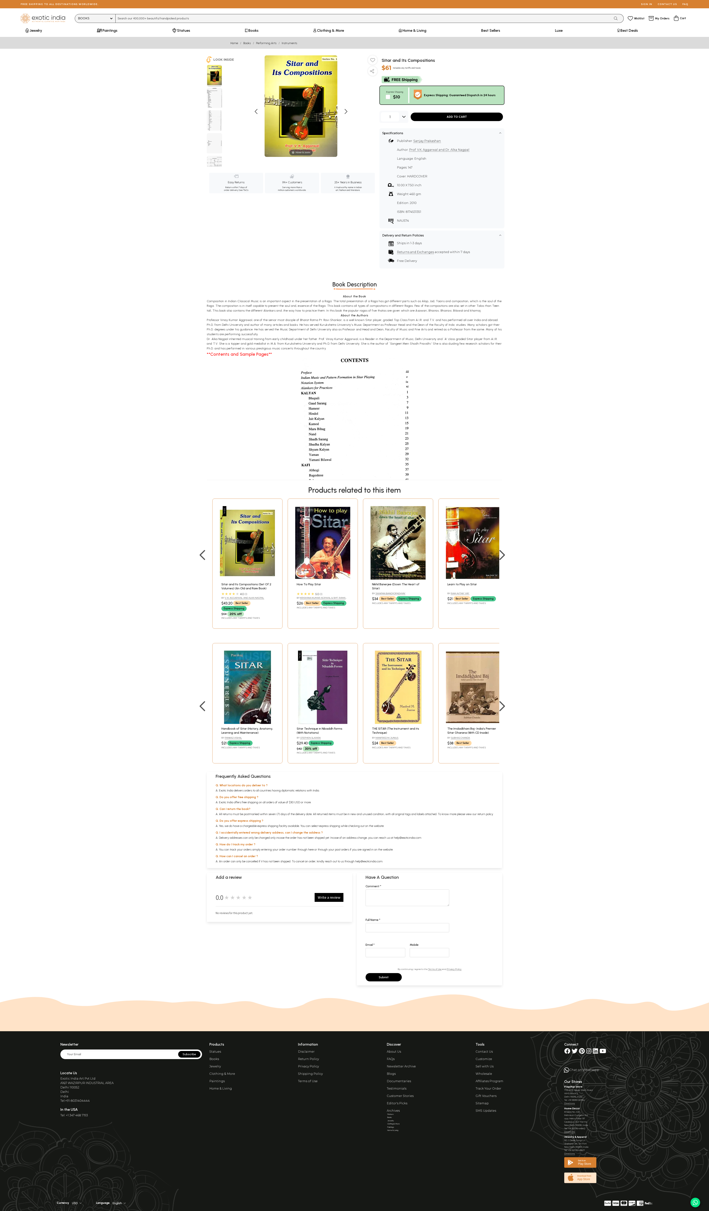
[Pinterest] (582, 1052)
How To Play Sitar (309, 584)
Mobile (414, 945)
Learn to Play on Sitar (462, 584)
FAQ (685, 4)
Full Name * (373, 920)
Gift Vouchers (486, 1096)
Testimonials (396, 1088)
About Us (394, 1051)
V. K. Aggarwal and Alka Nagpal (244, 597)
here (311, 849)
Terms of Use (434, 969)
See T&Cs (243, 190)
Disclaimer (306, 1051)
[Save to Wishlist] (372, 61)
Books (247, 43)
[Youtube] (603, 1052)
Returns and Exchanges (415, 252)
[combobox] (363, 18)
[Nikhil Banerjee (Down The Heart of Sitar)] (398, 578)
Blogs (391, 1074)
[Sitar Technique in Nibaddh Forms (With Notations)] (322, 723)
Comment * (373, 886)
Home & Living (220, 1088)
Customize (484, 1059)
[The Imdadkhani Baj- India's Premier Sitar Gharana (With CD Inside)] (473, 723)
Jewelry (215, 1066)
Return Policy (308, 1059)
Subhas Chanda (460, 737)
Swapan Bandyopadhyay (390, 593)
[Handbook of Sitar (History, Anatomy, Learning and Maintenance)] (247, 723)
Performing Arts (266, 43)
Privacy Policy (454, 969)
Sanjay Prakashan (427, 141)
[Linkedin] (595, 1052)
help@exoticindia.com (407, 837)
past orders (342, 849)
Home (234, 43)
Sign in (646, 4)
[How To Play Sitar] (322, 578)
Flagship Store (573, 1086)
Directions (569, 1103)
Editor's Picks (397, 1103)
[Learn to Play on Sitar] (473, 578)
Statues (215, 1051)
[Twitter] (575, 1052)
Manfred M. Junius (387, 737)
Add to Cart (457, 116)
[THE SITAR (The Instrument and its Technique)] (398, 723)
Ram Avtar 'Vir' (460, 593)
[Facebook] (567, 1052)
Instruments (289, 43)
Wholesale (484, 1074)
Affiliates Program (489, 1081)
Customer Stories (400, 1096)
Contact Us (484, 1051)
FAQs (391, 1059)
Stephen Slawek (310, 737)
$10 (396, 96)
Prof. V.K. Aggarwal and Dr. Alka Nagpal (439, 150)
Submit (384, 977)
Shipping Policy (310, 1074)
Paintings (217, 1081)
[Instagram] (588, 1052)
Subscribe (189, 1054)
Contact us (667, 4)
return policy (485, 814)
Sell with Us (485, 1066)
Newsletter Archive (401, 1066)
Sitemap (482, 1103)
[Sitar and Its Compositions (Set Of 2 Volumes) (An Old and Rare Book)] (247, 578)
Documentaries (399, 1081)
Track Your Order (488, 1088)
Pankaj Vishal (233, 737)
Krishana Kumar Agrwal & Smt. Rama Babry (321, 599)
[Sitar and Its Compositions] (214, 75)
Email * (370, 945)
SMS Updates (486, 1110)
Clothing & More (222, 1074)
